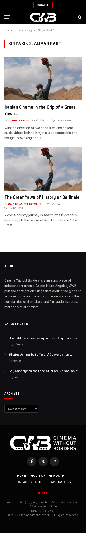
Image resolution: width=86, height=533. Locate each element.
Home (21, 475)
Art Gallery (61, 482)
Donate (43, 4)
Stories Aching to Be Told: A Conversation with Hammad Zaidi (43, 357)
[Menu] (7, 17)
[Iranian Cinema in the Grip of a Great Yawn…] (43, 78)
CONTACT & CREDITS (30, 482)
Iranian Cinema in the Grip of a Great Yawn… (39, 110)
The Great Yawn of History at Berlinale (42, 197)
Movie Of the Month (47, 475)
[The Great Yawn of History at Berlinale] (43, 169)
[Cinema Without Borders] (43, 17)
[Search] (79, 17)
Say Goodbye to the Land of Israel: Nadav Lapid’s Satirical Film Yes (44, 373)
